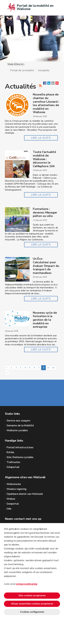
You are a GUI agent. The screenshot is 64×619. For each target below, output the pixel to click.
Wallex (11, 498)
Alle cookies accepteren (32, 595)
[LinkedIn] (49, 84)
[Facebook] (45, 84)
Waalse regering (16, 489)
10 (53, 367)
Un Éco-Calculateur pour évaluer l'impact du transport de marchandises (46, 266)
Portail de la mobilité (22, 70)
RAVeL (10, 452)
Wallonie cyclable (17, 430)
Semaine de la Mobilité (20, 425)
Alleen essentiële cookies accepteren (32, 603)
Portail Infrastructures (20, 447)
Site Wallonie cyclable (20, 457)
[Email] (57, 84)
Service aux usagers (18, 420)
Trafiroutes (13, 462)
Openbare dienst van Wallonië (25, 494)
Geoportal (13, 503)
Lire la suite (41, 138)
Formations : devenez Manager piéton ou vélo (45, 212)
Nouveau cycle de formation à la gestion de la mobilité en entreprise (45, 320)
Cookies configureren (32, 611)
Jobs (9, 508)
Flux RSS (40, 85)
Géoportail (13, 467)
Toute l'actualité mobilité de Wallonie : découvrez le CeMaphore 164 (44, 159)
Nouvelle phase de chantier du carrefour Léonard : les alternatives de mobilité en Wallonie (46, 103)
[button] (53, 84)
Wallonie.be (14, 484)
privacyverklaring (26, 584)
